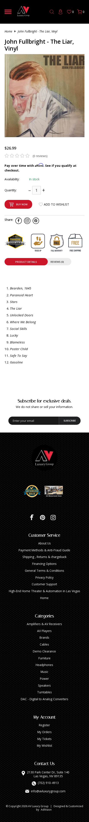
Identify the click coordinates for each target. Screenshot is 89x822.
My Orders (44, 732)
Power (44, 679)
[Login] (60, 12)
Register (44, 725)
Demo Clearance (44, 651)
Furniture (44, 658)
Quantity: (11, 190)
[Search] (52, 12)
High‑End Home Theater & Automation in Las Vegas (44, 591)
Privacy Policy (44, 577)
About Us (44, 543)
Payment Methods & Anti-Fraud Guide (44, 550)
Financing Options (44, 564)
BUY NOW (21, 204)
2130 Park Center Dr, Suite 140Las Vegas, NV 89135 (48, 774)
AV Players (44, 631)
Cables (44, 644)
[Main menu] (8, 11)
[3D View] (55, 491)
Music (44, 672)
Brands (44, 637)
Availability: (12, 179)
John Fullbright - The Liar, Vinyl (37, 31)
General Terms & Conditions (44, 571)
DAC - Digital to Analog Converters (44, 699)
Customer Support (44, 584)
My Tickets (44, 739)
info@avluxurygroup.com (48, 791)
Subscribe (70, 420)
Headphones (44, 665)
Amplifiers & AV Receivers (44, 624)
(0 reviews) (40, 156)
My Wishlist (44, 745)
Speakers (44, 685)
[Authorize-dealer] (33, 491)
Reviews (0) (57, 261)
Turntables (44, 692)
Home (8, 31)
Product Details (26, 261)
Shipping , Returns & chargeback (44, 557)
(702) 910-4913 (48, 783)
